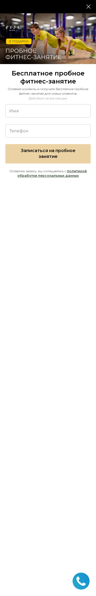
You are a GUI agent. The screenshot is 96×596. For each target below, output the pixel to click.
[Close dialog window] (88, 6)
